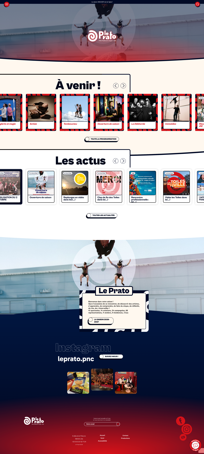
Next (123, 85)
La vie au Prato (34, 173)
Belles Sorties (169, 98)
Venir (102, 438)
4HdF (133, 173)
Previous (116, 85)
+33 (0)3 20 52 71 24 (79, 442)
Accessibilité (102, 441)
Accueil (102, 435)
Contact (125, 435)
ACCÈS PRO (125, 432)
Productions (125, 438)
